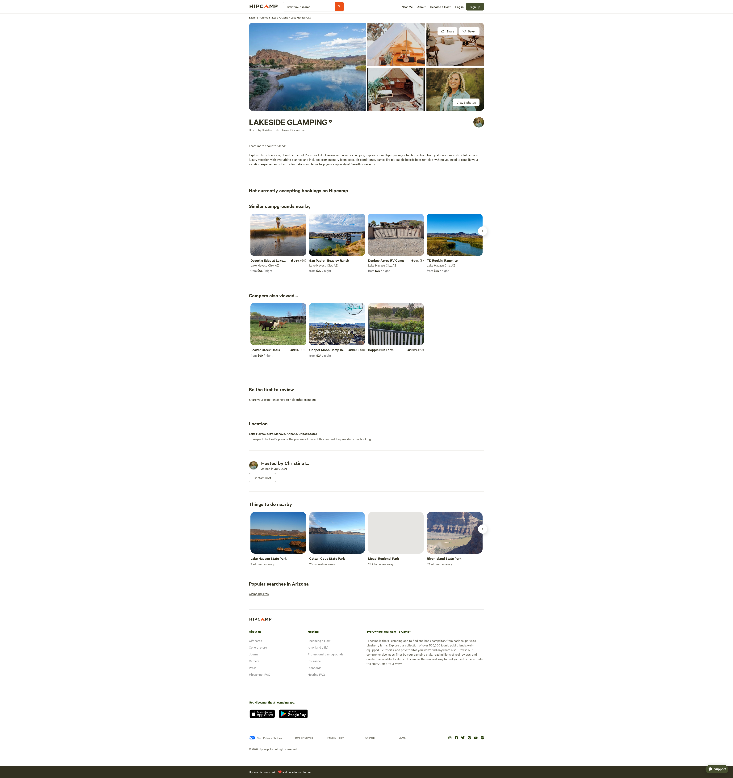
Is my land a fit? (318, 647)
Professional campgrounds (325, 654)
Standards (314, 668)
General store (258, 647)
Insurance (314, 661)
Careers (254, 661)
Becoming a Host (319, 640)
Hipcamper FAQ (259, 674)
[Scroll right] (482, 231)
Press (252, 668)
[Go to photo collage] (307, 67)
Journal (254, 654)
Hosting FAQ (316, 674)
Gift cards (255, 640)
